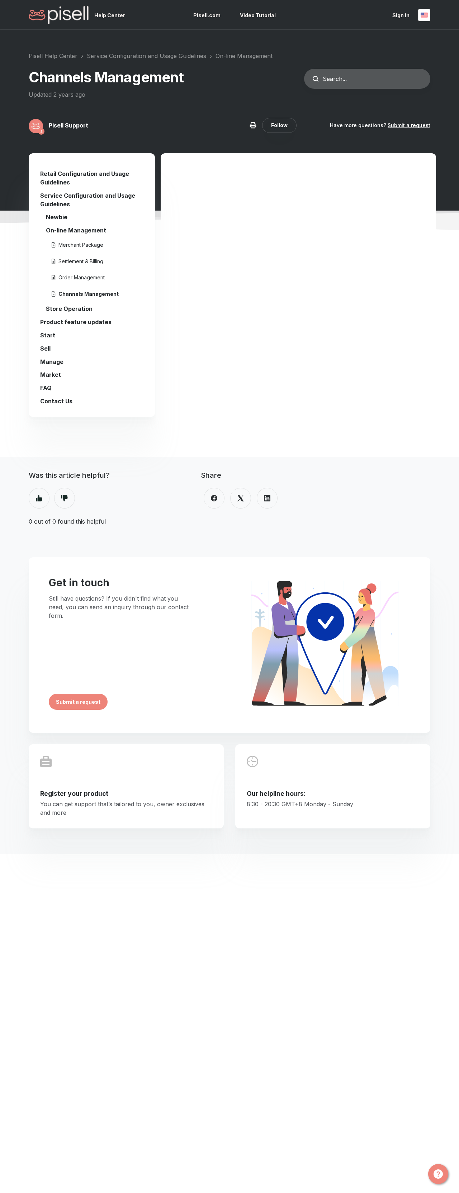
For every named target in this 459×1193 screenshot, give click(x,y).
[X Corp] (241, 498)
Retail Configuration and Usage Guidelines (84, 178)
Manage (51, 361)
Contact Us (56, 401)
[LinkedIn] (267, 498)
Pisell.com (207, 15)
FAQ (46, 387)
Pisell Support (68, 125)
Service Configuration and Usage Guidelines (146, 55)
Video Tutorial (258, 15)
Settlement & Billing (80, 261)
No (64, 498)
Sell (45, 348)
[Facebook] (214, 498)
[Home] (59, 15)
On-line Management (244, 55)
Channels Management (88, 294)
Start (47, 335)
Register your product (74, 793)
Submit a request (409, 125)
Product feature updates (76, 322)
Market (50, 374)
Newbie (56, 217)
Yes (39, 498)
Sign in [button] (401, 15)
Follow (279, 125)
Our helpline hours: (276, 793)
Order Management (81, 277)
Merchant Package (80, 245)
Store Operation (69, 308)
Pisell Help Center (53, 55)
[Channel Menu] (438, 1174)
